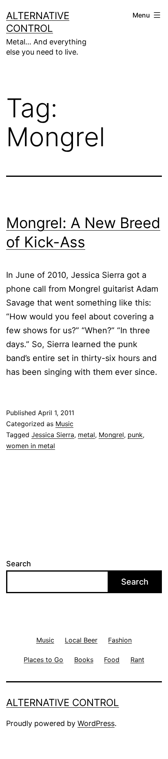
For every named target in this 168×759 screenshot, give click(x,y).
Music (64, 424)
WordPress (96, 723)
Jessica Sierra (52, 435)
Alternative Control (62, 702)
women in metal (30, 446)
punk (135, 435)
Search (18, 563)
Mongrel (111, 435)
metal (86, 435)
